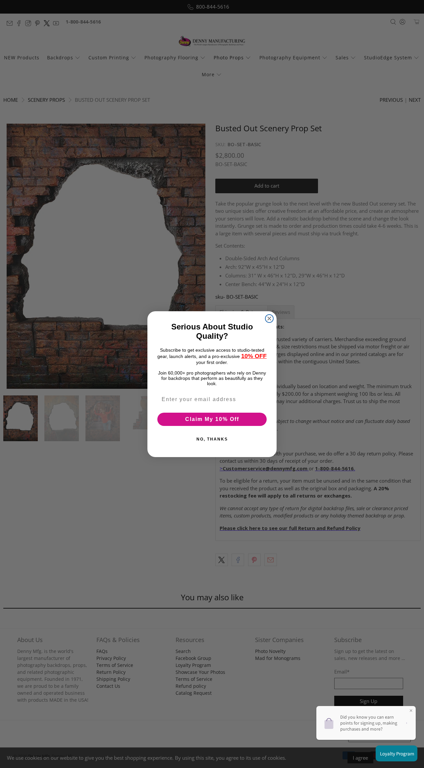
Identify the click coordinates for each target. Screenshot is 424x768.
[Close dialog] (269, 319)
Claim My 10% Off (212, 419)
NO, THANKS (212, 439)
